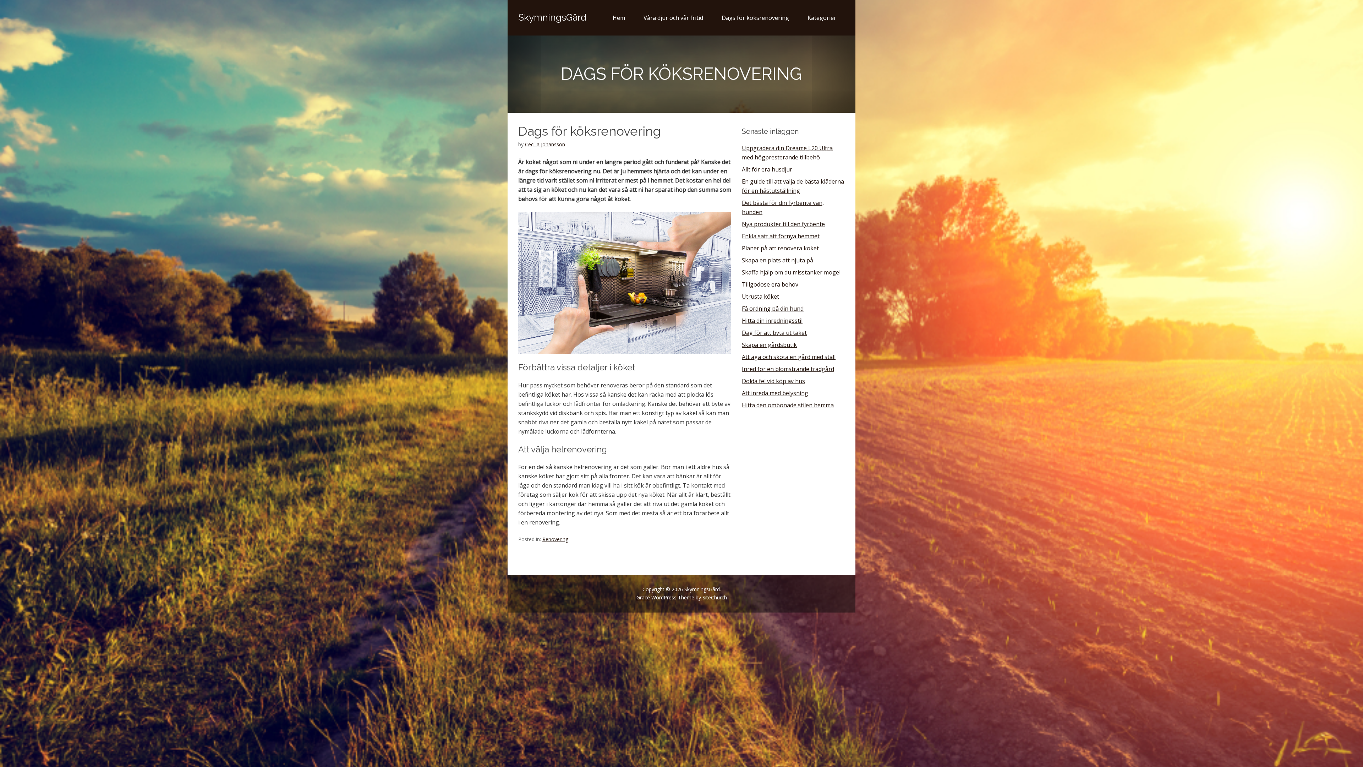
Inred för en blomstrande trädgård (788, 369)
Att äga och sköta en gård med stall (789, 357)
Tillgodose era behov (770, 284)
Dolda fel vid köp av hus (773, 381)
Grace (643, 597)
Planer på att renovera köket (780, 248)
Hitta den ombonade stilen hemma (788, 405)
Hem (619, 18)
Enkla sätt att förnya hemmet (781, 236)
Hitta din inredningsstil (772, 321)
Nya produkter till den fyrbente (783, 224)
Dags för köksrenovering (755, 18)
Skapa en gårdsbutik (769, 345)
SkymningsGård (552, 17)
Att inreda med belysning (775, 393)
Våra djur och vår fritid (673, 18)
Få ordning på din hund (773, 308)
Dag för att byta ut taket (774, 333)
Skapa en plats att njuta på (777, 260)
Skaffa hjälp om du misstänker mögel (791, 272)
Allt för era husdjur (767, 169)
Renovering (555, 539)
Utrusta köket (760, 296)
